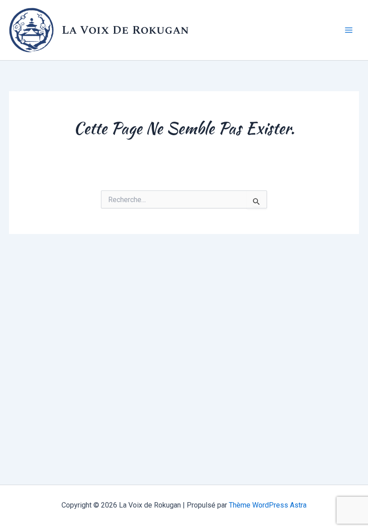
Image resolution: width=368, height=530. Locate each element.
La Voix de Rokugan (125, 30)
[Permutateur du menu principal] (349, 30)
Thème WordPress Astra (268, 505)
